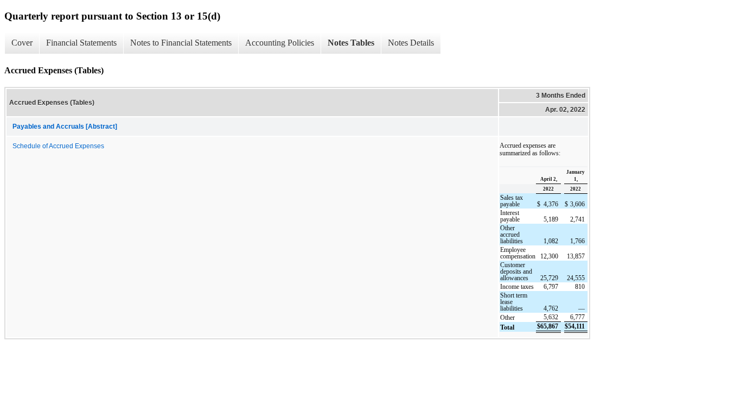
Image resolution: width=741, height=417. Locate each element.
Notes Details (411, 42)
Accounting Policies (279, 42)
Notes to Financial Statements (181, 42)
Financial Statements (81, 42)
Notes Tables (351, 42)
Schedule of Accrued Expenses (58, 146)
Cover (22, 42)
